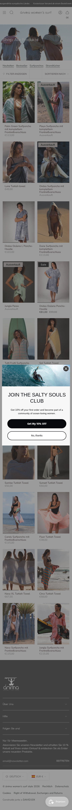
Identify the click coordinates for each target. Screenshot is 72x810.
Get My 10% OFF (37, 423)
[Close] (66, 369)
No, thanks (37, 435)
